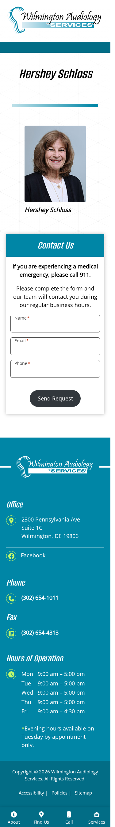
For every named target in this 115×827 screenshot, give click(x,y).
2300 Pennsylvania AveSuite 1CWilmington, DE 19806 (50, 528)
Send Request (55, 398)
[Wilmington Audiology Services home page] (55, 19)
